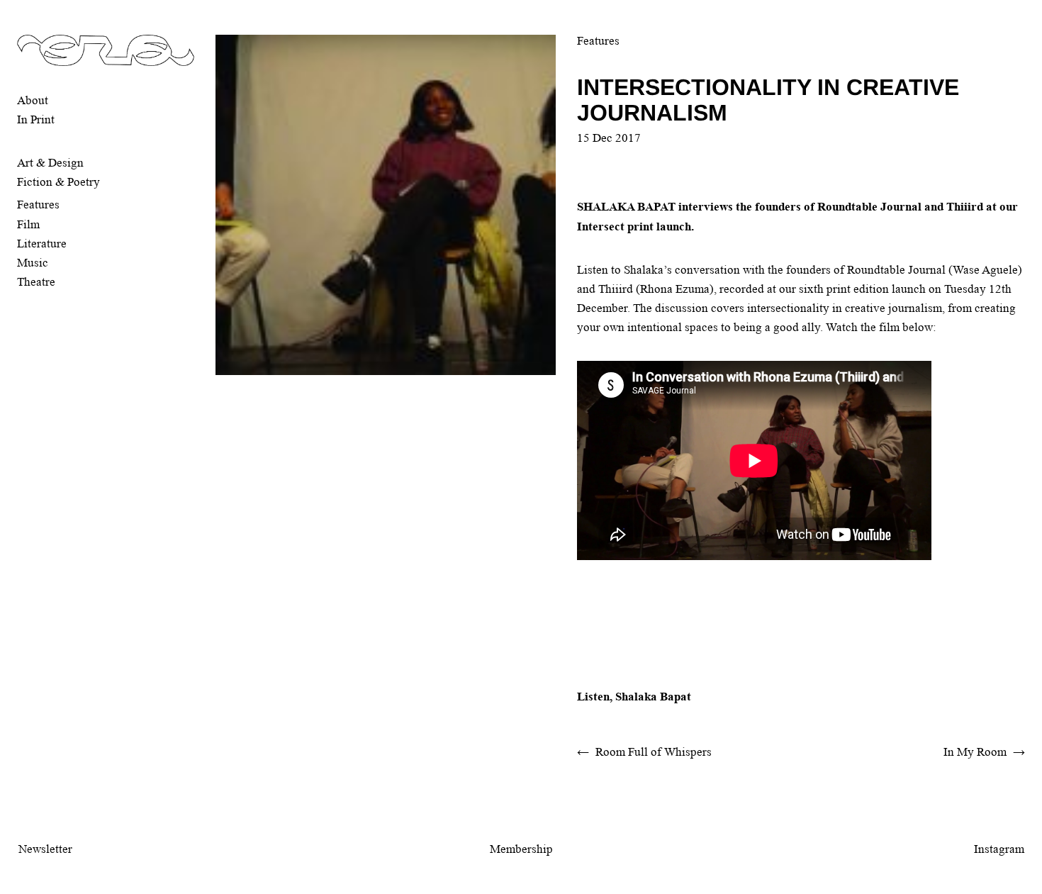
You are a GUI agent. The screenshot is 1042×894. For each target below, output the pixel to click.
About (32, 100)
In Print (36, 119)
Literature (42, 243)
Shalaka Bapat (653, 696)
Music (32, 262)
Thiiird (615, 289)
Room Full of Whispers (653, 752)
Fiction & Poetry (58, 182)
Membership (521, 849)
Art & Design (50, 162)
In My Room (975, 752)
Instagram (999, 849)
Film (28, 224)
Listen (593, 696)
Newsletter (45, 849)
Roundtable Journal (896, 269)
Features (38, 204)
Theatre (36, 282)
